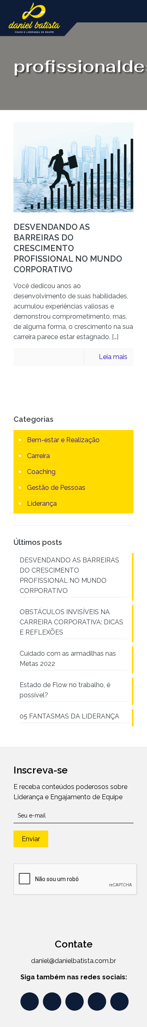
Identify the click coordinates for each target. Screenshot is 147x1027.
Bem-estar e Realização (63, 440)
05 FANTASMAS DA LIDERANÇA (69, 716)
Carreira (38, 456)
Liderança (42, 503)
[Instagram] (97, 1001)
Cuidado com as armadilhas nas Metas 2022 (68, 659)
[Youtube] (30, 1001)
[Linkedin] (119, 1001)
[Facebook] (74, 1001)
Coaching (41, 472)
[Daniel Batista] (40, 10)
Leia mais (113, 357)
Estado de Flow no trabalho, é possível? (65, 690)
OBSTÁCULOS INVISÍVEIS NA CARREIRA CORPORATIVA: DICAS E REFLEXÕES (71, 622)
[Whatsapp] (52, 1001)
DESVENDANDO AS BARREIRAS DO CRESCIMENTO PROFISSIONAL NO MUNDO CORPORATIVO (67, 248)
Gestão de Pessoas (56, 487)
